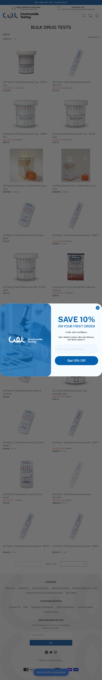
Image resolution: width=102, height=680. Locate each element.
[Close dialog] (97, 308)
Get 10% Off (76, 361)
